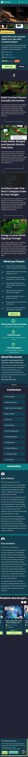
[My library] (19, 2)
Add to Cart (14, 632)
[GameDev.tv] (6, 2)
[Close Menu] (26, 2)
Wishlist (21, 66)
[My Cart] (22, 2)
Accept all (4, 752)
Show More (14, 384)
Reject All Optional (13, 752)
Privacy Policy (12, 747)
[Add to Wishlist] (21, 606)
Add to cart (8, 66)
